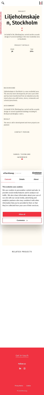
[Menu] (40, 3)
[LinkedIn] (20, 368)
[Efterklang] (22, 2)
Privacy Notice (19, 385)
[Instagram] (24, 368)
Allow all (22, 214)
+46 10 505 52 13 (22, 157)
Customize (21, 220)
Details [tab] (22, 179)
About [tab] (36, 179)
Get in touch (22, 355)
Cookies (28, 385)
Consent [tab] (8, 179)
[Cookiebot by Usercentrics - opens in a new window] (32, 173)
